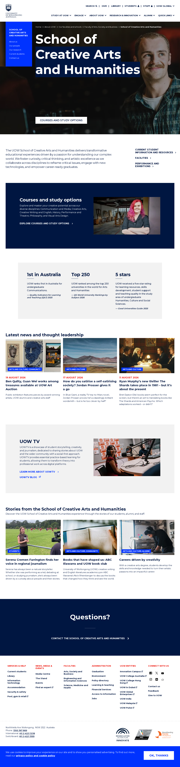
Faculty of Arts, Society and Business (101, 27)
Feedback (153, 691)
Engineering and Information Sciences (75, 679)
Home (38, 27)
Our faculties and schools (70, 27)
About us (13, 41)
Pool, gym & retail (16, 696)
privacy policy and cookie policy (35, 755)
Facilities (141, 158)
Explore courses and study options (45, 223)
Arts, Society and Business (73, 672)
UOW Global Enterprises (126, 693)
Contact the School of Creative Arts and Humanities (88, 638)
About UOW (50, 27)
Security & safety (16, 692)
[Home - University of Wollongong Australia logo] (14, 11)
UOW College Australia (132, 676)
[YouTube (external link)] (162, 673)
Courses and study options (61, 120)
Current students (16, 54)
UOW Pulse (126, 708)
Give (104, 6)
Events (39, 683)
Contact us (14, 58)
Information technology (13, 681)
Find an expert (43, 687)
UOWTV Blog (28, 477)
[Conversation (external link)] (162, 679)
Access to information (104, 694)
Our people (14, 46)
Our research (15, 50)
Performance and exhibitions (147, 165)
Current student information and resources (154, 151)
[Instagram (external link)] (150, 679)
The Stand (41, 678)
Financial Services (101, 689)
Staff (146, 6)
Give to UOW (155, 695)
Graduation (98, 671)
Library (116, 6)
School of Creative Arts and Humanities (18, 32)
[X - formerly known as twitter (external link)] (156, 673)
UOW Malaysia (127, 703)
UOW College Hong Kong (130, 681)
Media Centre (43, 674)
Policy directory (100, 680)
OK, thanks (158, 755)
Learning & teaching (103, 685)
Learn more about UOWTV (38, 471)
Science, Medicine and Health (76, 686)
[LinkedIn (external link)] (156, 679)
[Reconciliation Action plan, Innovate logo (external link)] (123, 734)
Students (131, 6)
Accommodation (16, 687)
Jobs (94, 698)
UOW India (125, 699)
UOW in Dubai (127, 687)
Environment (99, 676)
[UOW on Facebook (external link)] (150, 673)
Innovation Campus (130, 671)
